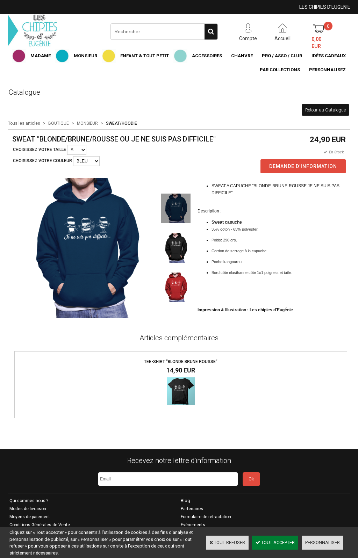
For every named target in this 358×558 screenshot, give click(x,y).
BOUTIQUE (58, 123)
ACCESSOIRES (207, 55)
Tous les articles (24, 123)
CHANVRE (242, 55)
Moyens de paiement (29, 516)
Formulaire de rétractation (206, 516)
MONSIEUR (85, 55)
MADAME (40, 55)
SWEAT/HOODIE (121, 123)
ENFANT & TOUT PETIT (144, 55)
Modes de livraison (27, 508)
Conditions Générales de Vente (39, 524)
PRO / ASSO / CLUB (282, 55)
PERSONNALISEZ (327, 69)
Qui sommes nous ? (28, 500)
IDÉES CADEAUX (329, 55)
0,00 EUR (316, 42)
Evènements (193, 524)
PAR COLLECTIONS (280, 69)
